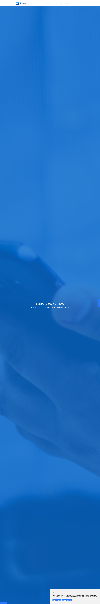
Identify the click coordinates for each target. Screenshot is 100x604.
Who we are (33, 3)
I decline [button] (59, 600)
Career (61, 3)
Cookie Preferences (3, 603)
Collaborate (67, 3)
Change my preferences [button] (66, 600)
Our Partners (48, 3)
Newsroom (55, 3)
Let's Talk (98, 303)
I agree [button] (54, 600)
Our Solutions (40, 3)
